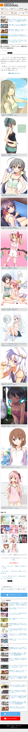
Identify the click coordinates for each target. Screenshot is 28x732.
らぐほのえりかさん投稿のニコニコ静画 (11, 467)
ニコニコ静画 (22, 589)
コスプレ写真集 (26, 9)
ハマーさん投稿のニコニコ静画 (9, 268)
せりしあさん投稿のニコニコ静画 (10, 115)
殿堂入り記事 (14, 12)
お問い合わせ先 (18, 725)
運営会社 (12, 725)
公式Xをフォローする (12, 713)
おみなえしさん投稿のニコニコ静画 (10, 508)
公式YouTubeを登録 (12, 718)
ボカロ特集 (11, 9)
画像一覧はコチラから (14, 73)
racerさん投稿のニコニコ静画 (9, 384)
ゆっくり (16, 8)
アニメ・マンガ (7, 9)
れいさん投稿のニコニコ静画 (9, 309)
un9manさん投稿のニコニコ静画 (10, 195)
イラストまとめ (6, 589)
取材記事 (21, 8)
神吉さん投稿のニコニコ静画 (9, 426)
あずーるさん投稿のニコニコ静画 (10, 345)
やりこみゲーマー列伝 (23, 13)
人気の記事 (2, 9)
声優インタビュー (4, 12)
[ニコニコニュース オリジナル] (9, 5)
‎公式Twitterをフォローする (15, 594)
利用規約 (8, 725)
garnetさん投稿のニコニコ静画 (9, 155)
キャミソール (14, 589)
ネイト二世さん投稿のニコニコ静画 (10, 228)
